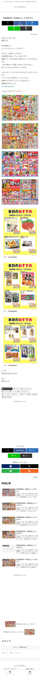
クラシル (17, 388)
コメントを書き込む (20, 647)
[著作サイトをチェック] (11, 466)
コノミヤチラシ (8, 388)
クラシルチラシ (27, 388)
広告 (36, 394)
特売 (10, 397)
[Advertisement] (20, 423)
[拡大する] (36, 97)
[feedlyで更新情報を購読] (11, 471)
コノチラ (6, 391)
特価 (5, 397)
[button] (26, 28)
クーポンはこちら (8, 86)
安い (30, 394)
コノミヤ (13, 391)
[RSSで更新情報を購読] (29, 471)
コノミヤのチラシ (23, 391)
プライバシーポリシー (10, 669)
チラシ (24, 394)
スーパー (17, 394)
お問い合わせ (30, 669)
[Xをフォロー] (29, 466)
